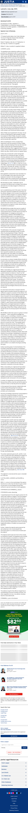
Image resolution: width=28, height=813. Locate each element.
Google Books (4, 711)
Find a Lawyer (5, 741)
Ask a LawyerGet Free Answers (6, 728)
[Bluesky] (17, 793)
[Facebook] (11, 793)
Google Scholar (4, 709)
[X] (19, 793)
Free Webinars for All (7, 665)
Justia (2, 4)
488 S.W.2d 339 (14, 435)
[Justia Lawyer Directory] (20, 793)
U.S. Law (6, 4)
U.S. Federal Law (6, 775)
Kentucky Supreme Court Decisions (8, 5)
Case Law (10, 4)
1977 (17, 5)
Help (14, 803)
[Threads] (15, 793)
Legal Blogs (3, 713)
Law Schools (5, 772)
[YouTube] (9, 793)
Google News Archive (6, 721)
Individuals (5, 766)
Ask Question (14, 736)
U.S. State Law (6, 779)
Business (4, 769)
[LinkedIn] (7, 793)
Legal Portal (14, 798)
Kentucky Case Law (17, 4)
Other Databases (6, 782)
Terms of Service (14, 805)
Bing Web (3, 717)
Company (14, 801)
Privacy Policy (14, 808)
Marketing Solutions (7, 785)
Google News (4, 719)
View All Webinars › (14, 694)
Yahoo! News (4, 723)
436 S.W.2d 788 (20, 469)
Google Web (4, 715)
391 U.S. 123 (11, 163)
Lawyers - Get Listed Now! (14, 752)
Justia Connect (14, 796)
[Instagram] (13, 793)
